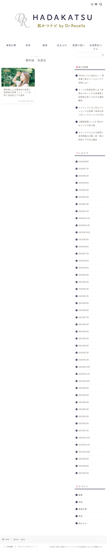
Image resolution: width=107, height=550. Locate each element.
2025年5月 (83, 268)
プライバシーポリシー (25, 546)
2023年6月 (83, 395)
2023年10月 (84, 381)
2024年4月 (83, 339)
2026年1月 (83, 211)
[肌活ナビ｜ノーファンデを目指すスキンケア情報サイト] (53, 35)
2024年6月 (83, 324)
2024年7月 (83, 317)
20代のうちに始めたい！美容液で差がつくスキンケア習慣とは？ (91, 79)
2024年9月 (83, 303)
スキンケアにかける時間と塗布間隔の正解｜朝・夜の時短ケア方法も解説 (91, 136)
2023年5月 (83, 402)
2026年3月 (83, 197)
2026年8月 (83, 162)
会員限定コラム (95, 46)
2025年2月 (83, 289)
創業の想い (79, 45)
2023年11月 (84, 374)
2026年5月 (83, 183)
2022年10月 (84, 452)
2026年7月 (83, 169)
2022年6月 (83, 473)
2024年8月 (83, 310)
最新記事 (11, 45)
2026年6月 (83, 176)
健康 (45, 45)
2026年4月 (83, 190)
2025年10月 (84, 232)
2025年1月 (83, 296)
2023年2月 (83, 423)
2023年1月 (83, 431)
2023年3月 (83, 416)
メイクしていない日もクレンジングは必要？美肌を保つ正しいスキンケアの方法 (91, 111)
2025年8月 (83, 247)
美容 (28, 45)
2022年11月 (84, 445)
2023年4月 (83, 409)
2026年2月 (83, 204)
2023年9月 (83, 388)
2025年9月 (83, 239)
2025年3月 (83, 282)
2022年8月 (83, 466)
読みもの (62, 45)
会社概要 (9, 546)
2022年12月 (84, 438)
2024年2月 (83, 353)
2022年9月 (83, 459)
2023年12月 (84, 367)
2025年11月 (84, 225)
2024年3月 (83, 346)
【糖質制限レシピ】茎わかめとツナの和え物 (91, 123)
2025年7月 (83, 254)
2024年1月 (83, 360)
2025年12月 (84, 218)
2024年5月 (83, 332)
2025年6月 (83, 261)
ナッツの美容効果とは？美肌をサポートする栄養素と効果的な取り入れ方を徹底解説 (91, 95)
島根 (80, 502)
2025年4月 (83, 275)
